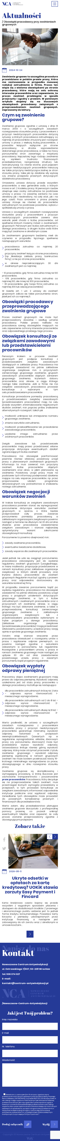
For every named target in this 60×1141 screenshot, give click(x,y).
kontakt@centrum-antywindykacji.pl (25, 966)
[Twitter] (4, 848)
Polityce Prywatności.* (31, 1098)
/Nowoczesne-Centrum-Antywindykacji (24, 986)
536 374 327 (13, 957)
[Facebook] (4, 839)
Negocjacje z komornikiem (30, 880)
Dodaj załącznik (12, 1107)
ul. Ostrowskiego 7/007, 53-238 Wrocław (26, 952)
